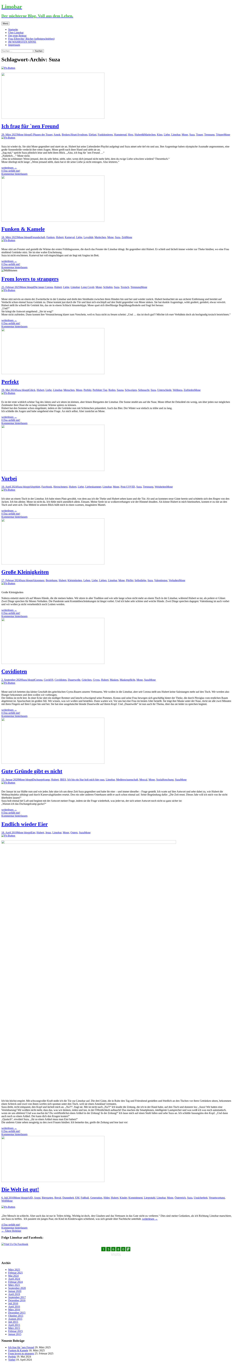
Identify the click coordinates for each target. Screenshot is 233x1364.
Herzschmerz (60, 486)
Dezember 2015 (16, 1312)
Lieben (103, 580)
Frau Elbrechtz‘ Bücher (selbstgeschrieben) (31, 38)
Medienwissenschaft (127, 779)
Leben (86, 580)
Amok (57, 134)
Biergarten (47, 1197)
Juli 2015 (13, 1321)
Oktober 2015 (15, 1315)
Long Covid (87, 287)
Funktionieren (105, 134)
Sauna (120, 390)
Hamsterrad (120, 134)
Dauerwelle (74, 679)
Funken (50, 237)
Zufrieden (189, 390)
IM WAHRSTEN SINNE (22, 41)
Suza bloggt (22, 390)
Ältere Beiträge (11, 1230)
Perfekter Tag (100, 390)
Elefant (92, 134)
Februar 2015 (15, 1331)
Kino (159, 134)
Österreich (180, 1197)
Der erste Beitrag (17, 35)
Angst (37, 1197)
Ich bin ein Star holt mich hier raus (85, 779)
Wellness (177, 390)
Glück (32, 390)
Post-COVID (128, 486)
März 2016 (14, 1309)
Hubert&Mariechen (145, 134)
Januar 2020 (14, 1291)
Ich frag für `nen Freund (30, 126)
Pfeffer (129, 580)
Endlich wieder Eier (24, 824)
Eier (33, 832)
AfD (30, 1197)
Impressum (14, 44)
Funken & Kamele (23, 229)
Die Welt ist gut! (20, 1189)
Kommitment (135, 1197)
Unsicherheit (200, 1197)
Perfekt (10, 382)
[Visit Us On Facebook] (14, 1244)
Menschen (69, 390)
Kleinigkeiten (75, 580)
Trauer (199, 134)
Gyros (96, 679)
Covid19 (48, 679)
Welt (3, 1200)
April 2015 (14, 1325)
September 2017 (17, 1297)
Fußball (85, 1197)
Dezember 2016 (16, 1300)
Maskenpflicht (127, 679)
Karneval (70, 237)
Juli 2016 (13, 1303)
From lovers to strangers (30, 279)
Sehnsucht (143, 390)
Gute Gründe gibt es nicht (31, 771)
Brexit (57, 1197)
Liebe (167, 134)
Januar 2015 (14, 1334)
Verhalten (174, 580)
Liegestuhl (149, 1197)
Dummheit (68, 1197)
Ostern (74, 832)
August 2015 (15, 1318)
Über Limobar (16, 32)
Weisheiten (160, 486)
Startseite (13, 29)
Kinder (123, 1197)
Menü (5, 23)
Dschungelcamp (41, 779)
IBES (63, 779)
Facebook (46, 486)
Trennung (209, 134)
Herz (130, 134)
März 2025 (14, 1269)
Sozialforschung (165, 779)
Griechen (87, 679)
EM (77, 1197)
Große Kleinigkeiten (25, 572)
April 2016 (14, 1306)
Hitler (107, 1197)
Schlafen (108, 287)
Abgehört (35, 486)
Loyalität (88, 237)
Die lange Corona (43, 287)
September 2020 (17, 1288)
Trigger (220, 134)
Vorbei (9, 478)
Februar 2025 (15, 1272)
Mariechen (100, 237)
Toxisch (125, 287)
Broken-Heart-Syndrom (74, 134)
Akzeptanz (38, 580)
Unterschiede (164, 390)
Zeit (124, 237)
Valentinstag (160, 580)
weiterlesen (9, 167)
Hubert (59, 237)
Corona (38, 679)
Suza (192, 134)
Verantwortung (217, 1197)
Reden (111, 390)
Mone (185, 134)
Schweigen (131, 390)
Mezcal (143, 779)
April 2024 (14, 1278)
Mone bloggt (24, 134)
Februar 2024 (15, 1281)
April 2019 (14, 1294)
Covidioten (14, 671)
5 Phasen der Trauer (41, 134)
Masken (114, 679)
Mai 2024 (13, 1275)
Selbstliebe (140, 580)
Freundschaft (38, 237)
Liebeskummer (93, 486)
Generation (96, 1197)
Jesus (48, 832)
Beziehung (51, 580)
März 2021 (14, 1285)
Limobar (175, 134)
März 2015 (14, 1328)
